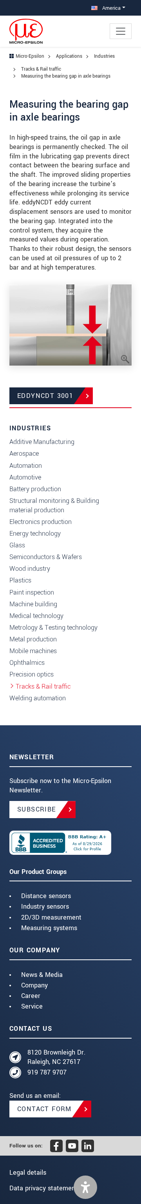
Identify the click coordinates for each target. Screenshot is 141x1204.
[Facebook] (56, 1146)
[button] (85, 1187)
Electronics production (40, 521)
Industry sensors (45, 906)
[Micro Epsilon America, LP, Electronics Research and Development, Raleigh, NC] (70, 843)
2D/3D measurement (51, 917)
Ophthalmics (27, 662)
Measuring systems (49, 928)
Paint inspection (31, 592)
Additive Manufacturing (41, 441)
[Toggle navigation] (121, 31)
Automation (25, 465)
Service (32, 1006)
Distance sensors (46, 896)
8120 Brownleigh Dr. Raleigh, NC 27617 (56, 1057)
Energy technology (35, 533)
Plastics (20, 580)
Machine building (33, 604)
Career (30, 996)
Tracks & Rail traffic (43, 686)
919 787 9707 (47, 1072)
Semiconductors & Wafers (45, 556)
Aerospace (24, 453)
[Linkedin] (87, 1146)
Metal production (33, 639)
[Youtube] (72, 1146)
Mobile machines (33, 650)
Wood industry (29, 568)
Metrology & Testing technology (53, 627)
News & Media (42, 975)
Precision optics (31, 674)
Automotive (25, 477)
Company (34, 985)
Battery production (35, 489)
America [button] (111, 8)
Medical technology (36, 615)
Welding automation (37, 698)
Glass (17, 545)
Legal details (27, 1172)
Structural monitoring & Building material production (54, 505)
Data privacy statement (43, 1188)
